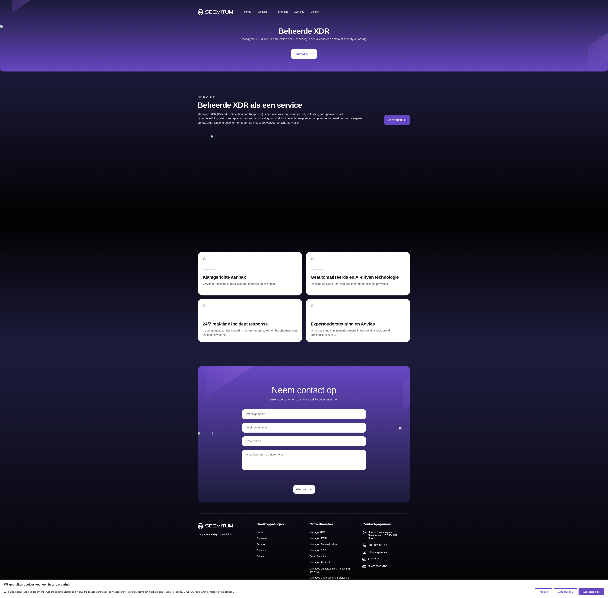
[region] (304, 589)
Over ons (299, 11)
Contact (314, 11)
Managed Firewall (320, 562)
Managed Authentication (323, 544)
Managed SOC (318, 550)
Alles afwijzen (565, 591)
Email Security (318, 556)
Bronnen (283, 11)
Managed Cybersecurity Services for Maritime (330, 579)
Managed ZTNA (319, 538)
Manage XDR (317, 532)
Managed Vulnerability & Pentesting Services (330, 570)
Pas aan (543, 591)
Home (247, 11)
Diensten (262, 11)
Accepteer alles (591, 591)
